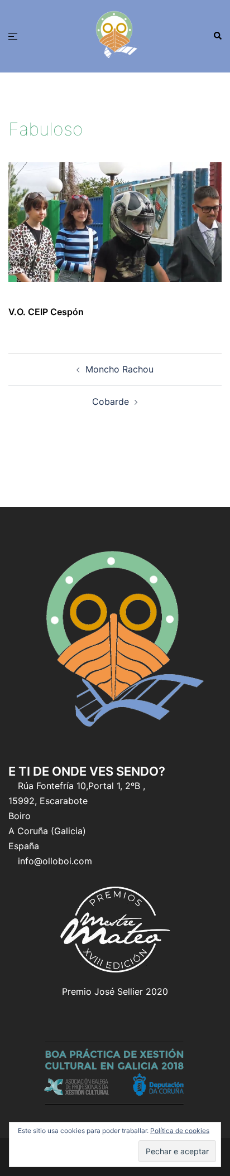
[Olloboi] (115, 35)
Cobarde (110, 401)
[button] (217, 36)
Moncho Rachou (119, 369)
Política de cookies (179, 1130)
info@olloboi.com (55, 861)
